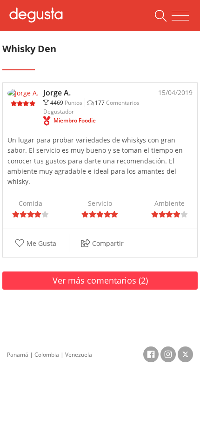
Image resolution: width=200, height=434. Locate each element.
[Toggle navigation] (180, 16)
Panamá (17, 355)
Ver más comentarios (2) (100, 280)
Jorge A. (57, 93)
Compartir (107, 243)
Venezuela (78, 355)
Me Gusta (40, 243)
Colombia (46, 355)
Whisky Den (29, 48)
